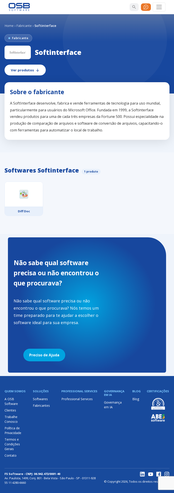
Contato (11, 455)
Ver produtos (22, 70)
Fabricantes (41, 405)
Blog (135, 399)
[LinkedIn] (142, 474)
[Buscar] (134, 7)
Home (9, 25)
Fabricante (24, 25)
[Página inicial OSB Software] (19, 7)
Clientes (10, 410)
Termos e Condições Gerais (12, 444)
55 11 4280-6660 (15, 483)
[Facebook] (158, 474)
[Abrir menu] (159, 7)
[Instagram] (166, 474)
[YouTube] (150, 474)
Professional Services (77, 399)
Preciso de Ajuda (44, 355)
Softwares (40, 399)
